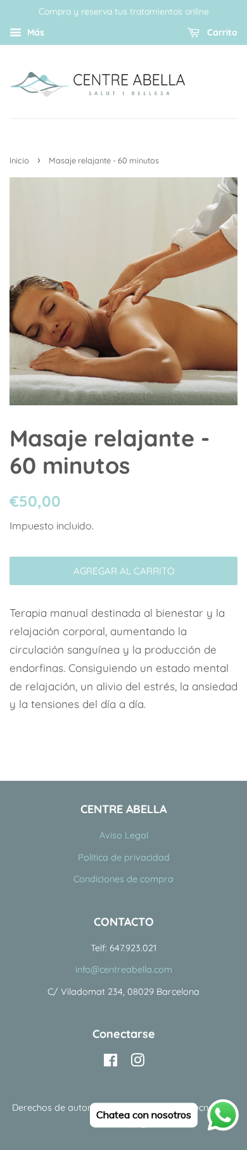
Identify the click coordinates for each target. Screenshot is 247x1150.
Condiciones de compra (123, 879)
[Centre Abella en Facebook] (110, 1062)
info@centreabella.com (123, 969)
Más (34, 32)
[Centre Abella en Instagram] (137, 1062)
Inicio (19, 160)
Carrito (221, 32)
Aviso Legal (123, 835)
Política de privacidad (124, 857)
